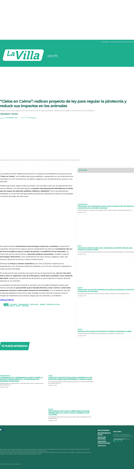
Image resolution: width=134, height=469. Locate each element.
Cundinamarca (23, 304)
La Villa (33, 117)
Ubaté (18, 305)
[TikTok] (8, 42)
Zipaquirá (25, 305)
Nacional (15, 114)
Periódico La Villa (53, 304)
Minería (42, 304)
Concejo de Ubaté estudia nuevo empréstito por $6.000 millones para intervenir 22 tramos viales (105, 249)
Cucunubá (13, 304)
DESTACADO (34, 304)
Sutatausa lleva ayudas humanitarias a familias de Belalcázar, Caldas (105, 331)
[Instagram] (4, 42)
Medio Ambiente (5, 114)
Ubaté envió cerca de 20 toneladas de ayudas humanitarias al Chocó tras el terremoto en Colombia (69, 412)
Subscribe (117, 440)
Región (80, 287)
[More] (132, 118)
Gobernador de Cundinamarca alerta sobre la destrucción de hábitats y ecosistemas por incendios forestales (106, 207)
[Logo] (23, 55)
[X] (12, 42)
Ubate (80, 246)
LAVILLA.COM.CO (7, 300)
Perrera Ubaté (9, 305)
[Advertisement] (67, 80)
